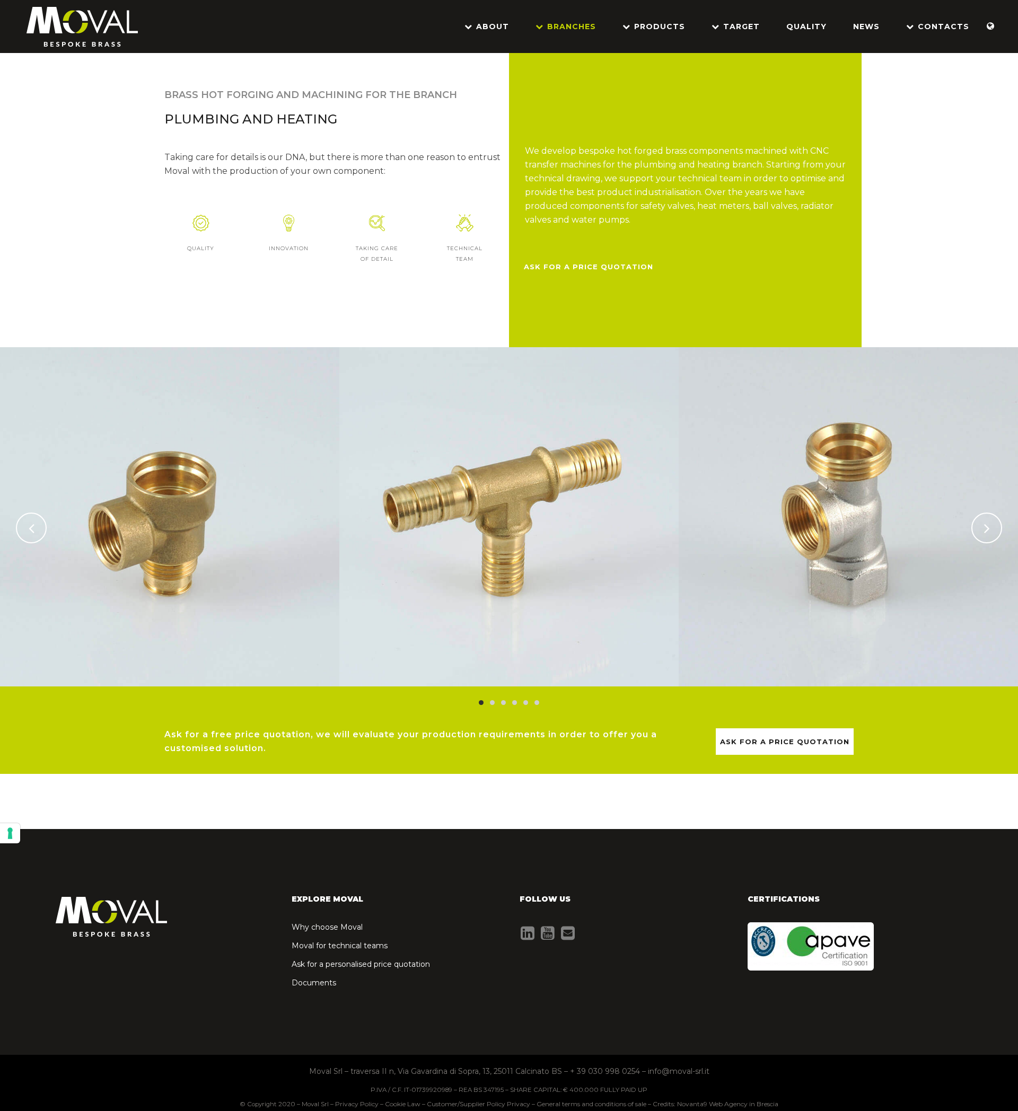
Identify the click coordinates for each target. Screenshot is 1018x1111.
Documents (314, 982)
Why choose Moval (327, 927)
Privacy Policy (357, 1104)
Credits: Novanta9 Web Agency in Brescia (715, 1104)
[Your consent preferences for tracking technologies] (10, 833)
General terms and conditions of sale (591, 1104)
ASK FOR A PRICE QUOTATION (588, 266)
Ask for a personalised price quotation (361, 964)
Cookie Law (402, 1104)
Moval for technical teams (340, 945)
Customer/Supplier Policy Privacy (478, 1104)
